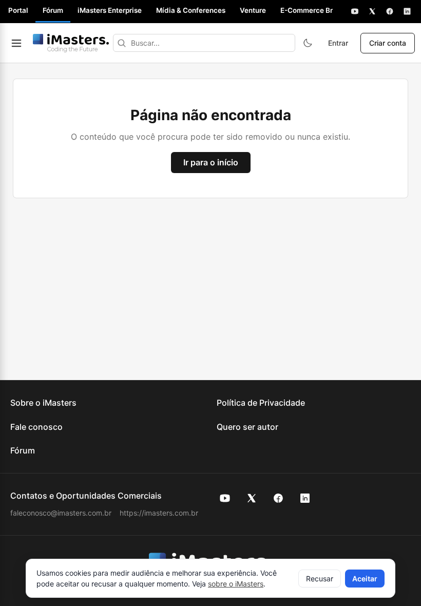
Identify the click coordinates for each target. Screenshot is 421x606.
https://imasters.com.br (159, 512)
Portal (18, 10)
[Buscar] (121, 43)
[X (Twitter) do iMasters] (251, 498)
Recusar (319, 578)
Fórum (53, 10)
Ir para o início (210, 162)
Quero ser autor (247, 427)
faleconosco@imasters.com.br (60, 512)
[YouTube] (354, 11)
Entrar (338, 43)
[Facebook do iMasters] (278, 498)
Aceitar (364, 578)
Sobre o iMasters (43, 402)
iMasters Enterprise (110, 10)
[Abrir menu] (16, 43)
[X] (372, 11)
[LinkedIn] (407, 11)
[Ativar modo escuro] (307, 43)
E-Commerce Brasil (312, 10)
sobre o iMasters (235, 583)
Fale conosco (36, 427)
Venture (253, 10)
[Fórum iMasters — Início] (71, 43)
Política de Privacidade (261, 402)
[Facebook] (389, 11)
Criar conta (387, 43)
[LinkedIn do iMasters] (305, 498)
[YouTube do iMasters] (225, 498)
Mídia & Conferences (190, 10)
